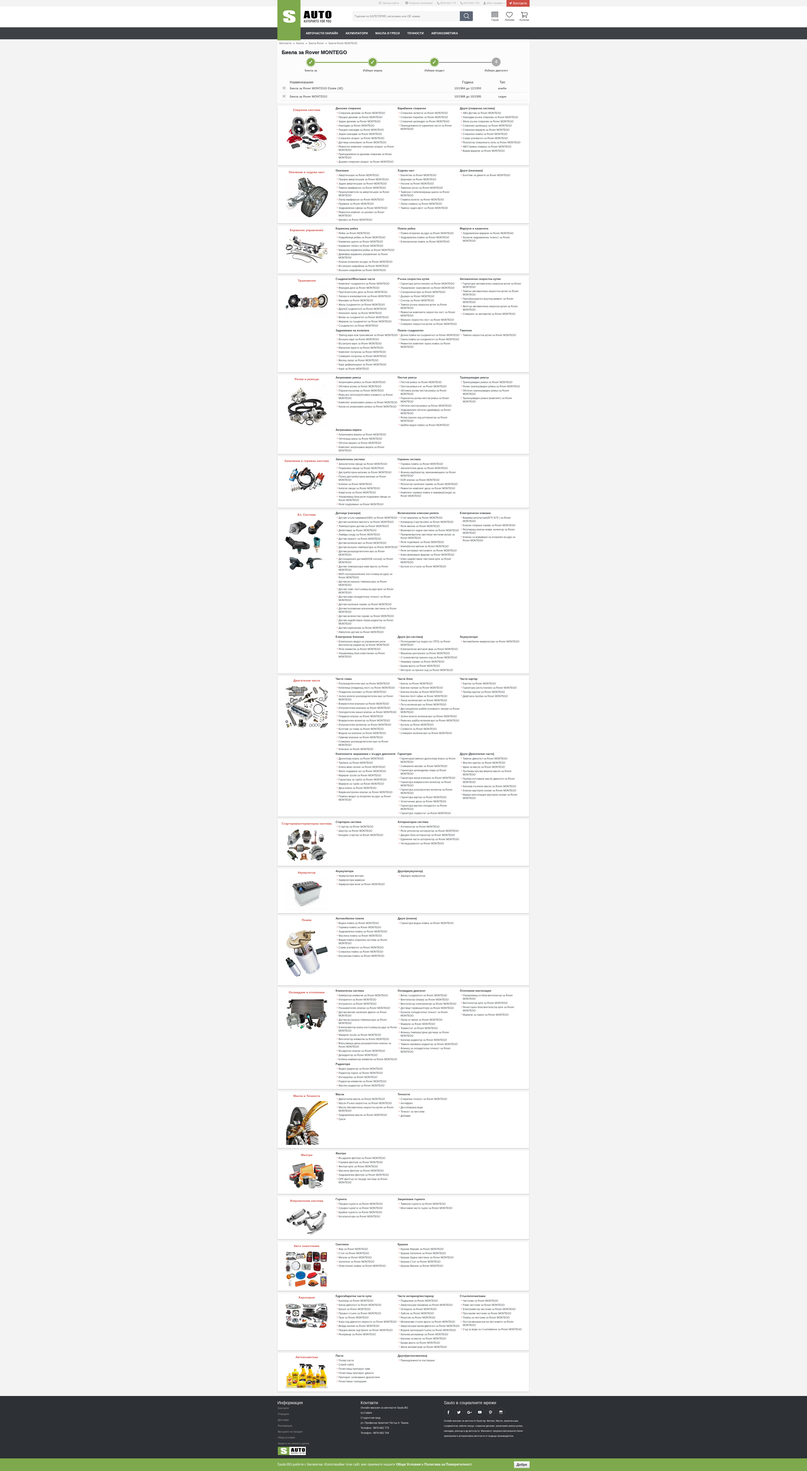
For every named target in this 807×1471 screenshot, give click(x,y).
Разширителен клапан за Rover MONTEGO (364, 1008)
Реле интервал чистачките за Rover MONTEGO (429, 550)
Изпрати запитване (421, 3)
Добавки (405, 1115)
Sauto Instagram (500, 1412)
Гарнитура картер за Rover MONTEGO (423, 797)
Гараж (495, 19)
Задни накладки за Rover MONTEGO (360, 134)
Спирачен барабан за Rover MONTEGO (424, 117)
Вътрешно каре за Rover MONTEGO (360, 343)
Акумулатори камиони (352, 880)
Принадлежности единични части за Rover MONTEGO (426, 127)
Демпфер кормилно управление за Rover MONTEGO (363, 256)
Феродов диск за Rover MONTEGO (359, 287)
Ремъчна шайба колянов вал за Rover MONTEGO (430, 720)
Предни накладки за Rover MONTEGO (361, 129)
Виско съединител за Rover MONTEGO (424, 995)
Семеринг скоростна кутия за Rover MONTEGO (429, 324)
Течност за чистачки (413, 1111)
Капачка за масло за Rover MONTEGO (423, 1338)
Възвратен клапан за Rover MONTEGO (362, 1050)
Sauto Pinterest (490, 1412)
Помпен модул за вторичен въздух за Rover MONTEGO (365, 798)
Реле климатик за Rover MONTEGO (359, 649)
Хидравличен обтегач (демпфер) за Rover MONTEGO (426, 412)
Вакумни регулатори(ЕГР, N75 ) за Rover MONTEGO (487, 519)
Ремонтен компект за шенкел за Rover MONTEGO (361, 214)
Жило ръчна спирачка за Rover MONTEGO (488, 121)
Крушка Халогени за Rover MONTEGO (423, 1253)
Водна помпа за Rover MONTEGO (359, 923)
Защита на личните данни (293, 1443)
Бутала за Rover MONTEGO (417, 724)
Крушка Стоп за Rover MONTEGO (420, 1261)
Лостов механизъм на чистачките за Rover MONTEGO (488, 1323)
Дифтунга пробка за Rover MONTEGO (485, 696)
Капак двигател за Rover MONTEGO (360, 1305)
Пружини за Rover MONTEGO (356, 203)
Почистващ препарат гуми (354, 1368)
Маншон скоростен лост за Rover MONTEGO (427, 319)
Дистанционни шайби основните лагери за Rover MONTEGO (430, 710)
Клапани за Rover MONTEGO (356, 749)
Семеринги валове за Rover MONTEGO (424, 766)
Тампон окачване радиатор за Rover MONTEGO (429, 1044)
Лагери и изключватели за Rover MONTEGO (365, 296)
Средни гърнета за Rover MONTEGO (360, 1208)
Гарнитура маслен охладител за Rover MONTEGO (424, 807)
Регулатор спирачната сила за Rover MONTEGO (491, 142)
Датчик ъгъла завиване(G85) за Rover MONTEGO (368, 517)
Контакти (520, 3)
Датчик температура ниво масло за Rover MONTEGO (363, 568)
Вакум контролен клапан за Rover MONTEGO (365, 792)
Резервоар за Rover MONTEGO (357, 1334)
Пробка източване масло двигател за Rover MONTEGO (489, 780)
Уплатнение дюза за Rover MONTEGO (423, 801)
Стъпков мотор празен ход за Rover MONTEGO (429, 657)
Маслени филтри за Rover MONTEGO (361, 1170)
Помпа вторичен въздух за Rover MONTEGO (427, 233)
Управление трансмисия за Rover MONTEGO (427, 287)
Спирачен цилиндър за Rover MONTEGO (487, 125)
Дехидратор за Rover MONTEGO (358, 1055)
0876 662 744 (471, 3)
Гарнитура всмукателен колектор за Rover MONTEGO (426, 784)
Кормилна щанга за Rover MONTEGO (361, 241)
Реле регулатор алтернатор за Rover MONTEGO (430, 830)
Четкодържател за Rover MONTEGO (422, 843)
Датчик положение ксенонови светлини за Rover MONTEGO (368, 610)
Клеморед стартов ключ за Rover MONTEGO (427, 522)
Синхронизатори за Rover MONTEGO (423, 292)
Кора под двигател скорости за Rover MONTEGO (368, 1321)
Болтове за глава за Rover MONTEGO (361, 729)
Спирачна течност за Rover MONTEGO (424, 1099)
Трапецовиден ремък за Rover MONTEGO (487, 382)
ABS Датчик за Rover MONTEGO (482, 113)
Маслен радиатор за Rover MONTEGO (361, 1085)
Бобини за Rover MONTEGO (355, 484)
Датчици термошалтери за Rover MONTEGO (427, 1008)
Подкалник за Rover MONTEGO (419, 1300)
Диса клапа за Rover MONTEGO (357, 788)
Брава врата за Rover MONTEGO (420, 665)
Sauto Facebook (448, 1412)
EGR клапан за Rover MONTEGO (420, 479)
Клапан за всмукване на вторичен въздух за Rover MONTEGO (489, 539)
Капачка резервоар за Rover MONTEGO (424, 1334)
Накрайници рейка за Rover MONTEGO (362, 237)
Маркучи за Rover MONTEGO (418, 1024)
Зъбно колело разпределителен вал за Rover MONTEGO (366, 698)
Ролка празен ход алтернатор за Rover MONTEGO (424, 419)
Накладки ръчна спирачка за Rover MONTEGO (490, 117)
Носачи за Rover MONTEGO (417, 183)
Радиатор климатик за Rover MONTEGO (362, 1081)
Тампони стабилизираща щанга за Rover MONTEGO (425, 194)
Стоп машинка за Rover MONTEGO (421, 517)
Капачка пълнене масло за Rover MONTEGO (489, 786)
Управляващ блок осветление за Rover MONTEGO (362, 655)
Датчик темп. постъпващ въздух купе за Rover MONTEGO (366, 591)
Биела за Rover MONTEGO (417, 683)
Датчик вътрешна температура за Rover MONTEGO (363, 583)
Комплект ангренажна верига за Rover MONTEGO (361, 449)
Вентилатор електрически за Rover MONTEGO (428, 1003)
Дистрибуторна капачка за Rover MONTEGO (365, 472)
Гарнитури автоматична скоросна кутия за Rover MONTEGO (492, 285)
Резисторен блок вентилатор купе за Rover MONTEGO (488, 1009)
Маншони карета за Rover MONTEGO (361, 347)
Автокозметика (444, 33)
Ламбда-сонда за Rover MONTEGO (359, 534)
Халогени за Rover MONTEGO (356, 1261)
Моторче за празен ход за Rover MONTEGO (427, 670)
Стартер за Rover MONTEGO (356, 826)
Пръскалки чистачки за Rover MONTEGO (487, 1313)
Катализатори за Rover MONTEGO (359, 1216)
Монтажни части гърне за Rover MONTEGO (426, 1208)
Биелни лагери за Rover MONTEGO (422, 687)
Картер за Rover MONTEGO (479, 683)
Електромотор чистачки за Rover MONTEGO (489, 1309)
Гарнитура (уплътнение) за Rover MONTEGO (427, 283)
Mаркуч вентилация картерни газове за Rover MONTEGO (490, 796)
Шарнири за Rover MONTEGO (418, 179)
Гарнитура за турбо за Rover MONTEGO (362, 779)
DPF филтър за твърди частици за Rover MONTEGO (363, 1181)
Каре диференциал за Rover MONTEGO (362, 364)
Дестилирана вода (412, 1107)
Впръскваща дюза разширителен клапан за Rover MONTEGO (365, 1045)
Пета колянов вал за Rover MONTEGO (423, 704)
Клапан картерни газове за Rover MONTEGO (489, 790)
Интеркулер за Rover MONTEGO (358, 1077)
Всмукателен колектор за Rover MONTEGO (364, 720)
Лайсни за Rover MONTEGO (417, 1313)
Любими (509, 19)
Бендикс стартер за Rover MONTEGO (361, 835)
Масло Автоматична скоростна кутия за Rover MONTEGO (366, 1109)
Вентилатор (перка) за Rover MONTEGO (425, 999)
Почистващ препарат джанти (356, 1373)
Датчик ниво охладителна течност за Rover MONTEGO (364, 598)
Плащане (283, 1414)
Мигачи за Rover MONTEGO (355, 1257)
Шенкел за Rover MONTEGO (355, 219)
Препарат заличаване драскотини (359, 1377)
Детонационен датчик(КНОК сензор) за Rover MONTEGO (366, 561)
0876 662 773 (448, 3)
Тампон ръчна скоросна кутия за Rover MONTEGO (424, 306)
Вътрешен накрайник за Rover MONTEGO (364, 266)
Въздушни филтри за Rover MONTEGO (362, 1158)
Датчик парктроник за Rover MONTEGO (362, 627)
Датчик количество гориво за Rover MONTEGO (366, 616)
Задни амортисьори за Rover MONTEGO (363, 183)
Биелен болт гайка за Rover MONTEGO (424, 696)
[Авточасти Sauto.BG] (306, 1452)
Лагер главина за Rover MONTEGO (421, 203)
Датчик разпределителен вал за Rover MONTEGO (362, 553)
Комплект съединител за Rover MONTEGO (364, 283)
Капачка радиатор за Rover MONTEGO (424, 1040)
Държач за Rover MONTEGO (417, 296)
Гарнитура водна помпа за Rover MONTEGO (427, 923)
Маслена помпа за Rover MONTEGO (360, 935)
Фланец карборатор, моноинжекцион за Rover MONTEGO (428, 474)
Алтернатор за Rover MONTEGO (420, 826)
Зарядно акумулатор (413, 875)
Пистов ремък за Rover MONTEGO (421, 382)
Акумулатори (356, 33)
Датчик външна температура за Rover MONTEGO (368, 547)
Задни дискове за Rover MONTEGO (359, 121)
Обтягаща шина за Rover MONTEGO (360, 438)
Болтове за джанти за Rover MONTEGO (486, 175)
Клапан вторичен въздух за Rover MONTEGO (365, 261)
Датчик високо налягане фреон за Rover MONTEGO (363, 1014)
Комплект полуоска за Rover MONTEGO (362, 352)
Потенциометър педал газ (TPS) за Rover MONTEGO (425, 643)
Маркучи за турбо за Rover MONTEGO (361, 783)
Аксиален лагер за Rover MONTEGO (360, 313)
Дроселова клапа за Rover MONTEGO (361, 758)
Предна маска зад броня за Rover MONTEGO (366, 1330)
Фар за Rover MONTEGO (353, 1249)
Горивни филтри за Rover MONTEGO (361, 1162)
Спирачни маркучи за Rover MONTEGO (486, 129)
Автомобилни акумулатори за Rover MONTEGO (491, 641)
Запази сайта (391, 3)
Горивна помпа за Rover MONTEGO (422, 464)
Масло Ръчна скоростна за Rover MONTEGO (365, 1103)
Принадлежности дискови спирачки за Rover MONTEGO (365, 156)
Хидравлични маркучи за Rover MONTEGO (488, 233)
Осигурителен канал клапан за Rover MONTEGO (367, 712)
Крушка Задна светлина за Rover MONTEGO (427, 1257)
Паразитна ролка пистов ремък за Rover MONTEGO (425, 400)
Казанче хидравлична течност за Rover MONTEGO (486, 239)
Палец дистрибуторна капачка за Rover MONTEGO (362, 478)
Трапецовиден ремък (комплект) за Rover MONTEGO (487, 400)
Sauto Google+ (469, 1412)
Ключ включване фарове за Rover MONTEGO (427, 554)
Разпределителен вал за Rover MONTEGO (364, 683)
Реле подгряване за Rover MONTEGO (361, 504)
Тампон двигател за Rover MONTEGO (485, 758)
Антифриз (407, 1103)
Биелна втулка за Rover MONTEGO (421, 692)
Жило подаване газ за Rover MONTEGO (362, 771)
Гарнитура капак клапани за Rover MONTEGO (428, 777)
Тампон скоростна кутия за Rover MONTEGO (489, 335)
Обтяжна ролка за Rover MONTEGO (360, 386)
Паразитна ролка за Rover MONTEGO (361, 390)
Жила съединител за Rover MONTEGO (362, 304)
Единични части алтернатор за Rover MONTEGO (430, 839)
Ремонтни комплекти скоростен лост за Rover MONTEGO (428, 314)
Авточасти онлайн (322, 33)
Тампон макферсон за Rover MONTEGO (362, 187)
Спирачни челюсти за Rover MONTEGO (424, 113)
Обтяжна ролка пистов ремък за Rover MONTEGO (424, 392)
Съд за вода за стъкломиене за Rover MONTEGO (492, 1329)
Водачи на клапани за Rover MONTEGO (362, 733)
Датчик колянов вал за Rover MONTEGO (362, 543)
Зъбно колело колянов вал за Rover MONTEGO (429, 716)
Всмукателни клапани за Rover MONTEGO (364, 703)
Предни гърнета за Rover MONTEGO (360, 1203)
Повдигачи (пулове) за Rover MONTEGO (362, 692)
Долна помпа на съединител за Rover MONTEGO (430, 335)
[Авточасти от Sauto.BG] (289, 20)
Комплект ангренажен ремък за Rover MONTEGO (368, 402)
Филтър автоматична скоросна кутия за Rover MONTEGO (490, 308)
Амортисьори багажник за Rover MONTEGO (426, 1305)
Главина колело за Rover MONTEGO (422, 199)
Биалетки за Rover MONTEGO (418, 175)
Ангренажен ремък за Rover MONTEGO (362, 382)
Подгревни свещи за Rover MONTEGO (361, 468)
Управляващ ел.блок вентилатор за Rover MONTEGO (488, 997)
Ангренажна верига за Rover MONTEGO (362, 434)
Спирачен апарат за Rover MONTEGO (361, 138)
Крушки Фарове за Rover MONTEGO (422, 1249)
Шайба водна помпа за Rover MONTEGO (425, 425)
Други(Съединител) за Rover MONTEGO (362, 308)
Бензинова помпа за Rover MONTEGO (361, 955)
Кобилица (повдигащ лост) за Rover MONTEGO (367, 687)
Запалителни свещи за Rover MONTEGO (363, 464)
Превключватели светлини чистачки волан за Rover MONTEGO (428, 536)
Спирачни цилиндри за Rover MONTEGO (425, 121)
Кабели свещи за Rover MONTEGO (359, 488)
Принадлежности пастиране (418, 1360)
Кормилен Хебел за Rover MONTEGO (361, 245)
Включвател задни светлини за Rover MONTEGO (430, 530)
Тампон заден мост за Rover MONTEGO (424, 208)
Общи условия (286, 1437)
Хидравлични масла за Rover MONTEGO (363, 1115)
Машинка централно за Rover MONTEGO (425, 653)
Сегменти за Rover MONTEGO (418, 729)
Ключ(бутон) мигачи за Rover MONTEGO (424, 546)
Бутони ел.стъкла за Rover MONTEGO (423, 566)
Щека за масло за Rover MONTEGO (484, 767)
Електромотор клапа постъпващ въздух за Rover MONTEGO (368, 1029)
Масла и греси (387, 33)
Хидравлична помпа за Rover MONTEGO (425, 237)
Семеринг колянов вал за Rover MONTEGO (426, 733)
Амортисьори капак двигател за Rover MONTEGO (430, 1326)
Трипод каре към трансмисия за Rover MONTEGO (368, 335)
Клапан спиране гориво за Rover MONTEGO (489, 525)
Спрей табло (346, 1364)
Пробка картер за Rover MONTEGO (484, 692)
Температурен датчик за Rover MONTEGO (364, 526)
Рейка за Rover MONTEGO (354, 233)
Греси (342, 1119)
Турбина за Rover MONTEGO (356, 762)
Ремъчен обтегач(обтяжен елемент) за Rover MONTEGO (366, 396)
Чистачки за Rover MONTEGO (480, 1300)
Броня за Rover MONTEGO (355, 1309)
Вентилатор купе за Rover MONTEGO (485, 1003)
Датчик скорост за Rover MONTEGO (360, 538)
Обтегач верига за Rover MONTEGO (360, 443)
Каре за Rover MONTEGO (354, 368)
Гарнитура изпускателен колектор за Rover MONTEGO (426, 791)
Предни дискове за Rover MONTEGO (360, 117)
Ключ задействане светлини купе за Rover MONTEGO (426, 561)
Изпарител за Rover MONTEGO (357, 999)
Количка (524, 19)
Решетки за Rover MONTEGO (418, 1317)
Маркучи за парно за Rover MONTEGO (486, 1014)
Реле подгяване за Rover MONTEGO (422, 542)
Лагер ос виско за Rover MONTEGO (421, 1019)
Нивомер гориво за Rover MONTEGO (422, 661)
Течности (415, 33)
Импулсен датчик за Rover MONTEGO (361, 632)
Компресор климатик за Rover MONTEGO (363, 995)
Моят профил (495, 3)
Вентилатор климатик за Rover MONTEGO (364, 1039)
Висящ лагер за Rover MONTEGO (358, 360)
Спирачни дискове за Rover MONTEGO (362, 113)
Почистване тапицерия (353, 1381)
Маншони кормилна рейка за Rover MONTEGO (366, 250)
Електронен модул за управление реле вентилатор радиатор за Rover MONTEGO (364, 643)
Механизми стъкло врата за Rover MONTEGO (428, 1321)
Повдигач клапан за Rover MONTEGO (361, 716)
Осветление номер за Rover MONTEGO (362, 1265)
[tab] (403, 88)
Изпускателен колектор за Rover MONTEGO (365, 724)
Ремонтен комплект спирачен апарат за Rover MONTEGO (366, 148)
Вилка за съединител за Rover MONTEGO (364, 317)
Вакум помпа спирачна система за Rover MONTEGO (363, 941)
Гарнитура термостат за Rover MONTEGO (426, 813)
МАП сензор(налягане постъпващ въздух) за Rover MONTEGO (365, 576)
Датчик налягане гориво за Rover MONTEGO (365, 604)
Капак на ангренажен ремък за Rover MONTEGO (367, 406)
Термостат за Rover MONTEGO (419, 1028)
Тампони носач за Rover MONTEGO (422, 187)
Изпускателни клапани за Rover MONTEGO (364, 708)
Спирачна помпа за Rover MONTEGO (485, 134)
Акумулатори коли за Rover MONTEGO (362, 884)
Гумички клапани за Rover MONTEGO (361, 737)
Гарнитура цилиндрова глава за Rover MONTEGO (423, 772)
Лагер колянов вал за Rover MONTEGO (424, 700)
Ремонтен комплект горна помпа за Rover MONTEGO (425, 345)
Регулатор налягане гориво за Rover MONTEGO (429, 484)
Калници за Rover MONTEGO (356, 1300)
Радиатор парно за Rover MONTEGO (361, 1073)
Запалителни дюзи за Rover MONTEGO (424, 468)
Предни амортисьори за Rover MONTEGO (364, 179)
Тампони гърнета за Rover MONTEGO (423, 1203)
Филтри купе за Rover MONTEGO (358, 1166)
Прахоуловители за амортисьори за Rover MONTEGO (364, 194)
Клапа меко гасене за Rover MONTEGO (362, 767)
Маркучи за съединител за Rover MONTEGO (365, 321)
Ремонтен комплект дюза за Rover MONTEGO (428, 488)
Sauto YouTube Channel (479, 1412)
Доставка (283, 1419)
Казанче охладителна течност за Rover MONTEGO (424, 1014)
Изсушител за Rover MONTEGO (357, 1003)
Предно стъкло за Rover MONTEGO (360, 1313)
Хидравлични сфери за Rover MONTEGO (363, 208)
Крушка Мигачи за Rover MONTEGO (422, 1265)
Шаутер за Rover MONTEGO (355, 830)
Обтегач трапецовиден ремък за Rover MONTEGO (486, 392)
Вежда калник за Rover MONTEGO (359, 1326)
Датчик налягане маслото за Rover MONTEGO (366, 522)
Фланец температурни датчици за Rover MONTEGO (425, 1034)
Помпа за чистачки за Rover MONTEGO (486, 1317)
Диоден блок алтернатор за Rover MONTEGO (428, 835)
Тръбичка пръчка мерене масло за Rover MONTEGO (487, 773)
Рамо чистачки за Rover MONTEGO (484, 1305)
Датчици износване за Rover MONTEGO (362, 142)
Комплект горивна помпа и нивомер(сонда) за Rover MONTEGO (428, 494)
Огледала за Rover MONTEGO (418, 1309)
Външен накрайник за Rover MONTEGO (362, 270)
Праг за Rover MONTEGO (354, 1317)
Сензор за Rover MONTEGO (417, 300)
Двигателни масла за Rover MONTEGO (362, 1099)
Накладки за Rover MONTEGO (356, 125)
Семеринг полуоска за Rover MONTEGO (362, 356)
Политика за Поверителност (448, 1464)
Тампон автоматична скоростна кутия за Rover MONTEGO (491, 293)
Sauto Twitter (458, 1412)
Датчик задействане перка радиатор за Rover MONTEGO (366, 622)
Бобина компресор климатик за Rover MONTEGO (368, 1059)
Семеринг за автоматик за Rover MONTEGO (489, 313)
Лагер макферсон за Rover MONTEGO (361, 199)
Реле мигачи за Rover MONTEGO (420, 526)
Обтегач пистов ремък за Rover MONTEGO (426, 405)
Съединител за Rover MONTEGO (358, 325)
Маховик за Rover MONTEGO (356, 300)
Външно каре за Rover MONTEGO (359, 339)
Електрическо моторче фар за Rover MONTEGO (429, 649)
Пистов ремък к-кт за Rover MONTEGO (423, 386)
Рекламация (285, 1425)
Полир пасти (346, 1360)
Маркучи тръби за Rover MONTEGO (360, 775)
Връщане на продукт (290, 1431)
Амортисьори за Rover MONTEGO (359, 175)
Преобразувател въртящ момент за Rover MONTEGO (488, 300)
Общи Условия (408, 1464)
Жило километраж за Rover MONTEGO (424, 1347)
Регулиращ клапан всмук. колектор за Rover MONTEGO (489, 531)
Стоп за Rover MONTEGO (354, 1253)
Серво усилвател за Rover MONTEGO (485, 138)
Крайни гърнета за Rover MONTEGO (360, 1212)
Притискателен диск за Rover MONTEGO (363, 292)
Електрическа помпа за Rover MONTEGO (425, 241)
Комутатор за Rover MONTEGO (357, 492)
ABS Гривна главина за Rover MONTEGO (487, 146)
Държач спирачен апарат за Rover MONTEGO (366, 161)
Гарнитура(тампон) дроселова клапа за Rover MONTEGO (428, 760)
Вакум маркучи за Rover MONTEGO (484, 150)
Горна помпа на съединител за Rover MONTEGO (430, 339)
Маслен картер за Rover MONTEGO (484, 762)
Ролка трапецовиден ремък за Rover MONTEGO (491, 386)
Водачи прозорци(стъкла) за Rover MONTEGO (428, 1330)
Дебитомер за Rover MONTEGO (357, 530)
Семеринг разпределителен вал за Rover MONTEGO (363, 743)
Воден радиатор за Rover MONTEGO (361, 1068)
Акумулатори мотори (351, 875)
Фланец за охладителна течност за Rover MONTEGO (426, 1050)
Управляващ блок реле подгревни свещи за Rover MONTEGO (364, 498)
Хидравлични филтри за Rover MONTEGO (364, 1174)
